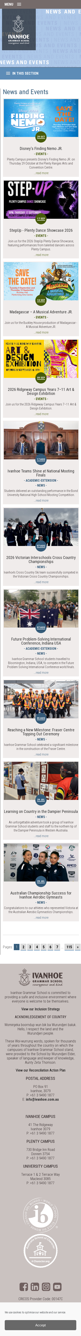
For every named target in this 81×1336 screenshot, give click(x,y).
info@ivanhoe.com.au (42, 1099)
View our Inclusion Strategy (40, 1009)
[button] (40, 4)
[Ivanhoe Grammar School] (19, 29)
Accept (40, 1325)
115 (69, 947)
